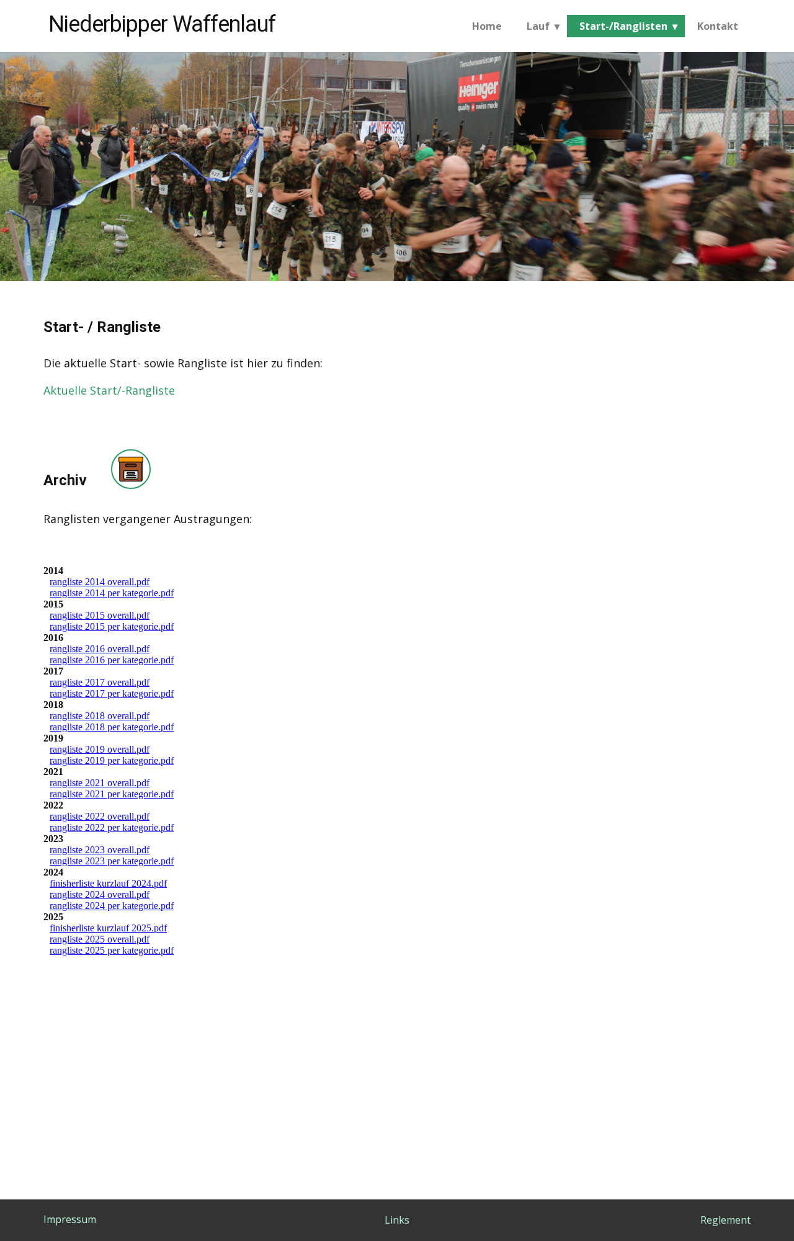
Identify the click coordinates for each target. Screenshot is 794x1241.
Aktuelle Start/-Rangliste (109, 390)
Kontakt (717, 26)
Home (487, 26)
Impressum (69, 1219)
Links (397, 1220)
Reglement (725, 1220)
